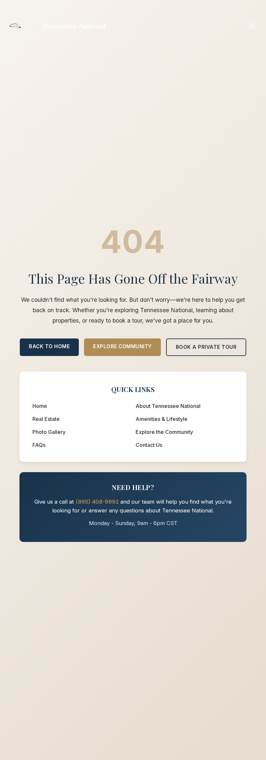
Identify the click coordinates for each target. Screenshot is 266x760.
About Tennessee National (168, 406)
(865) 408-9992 (97, 501)
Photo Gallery (49, 432)
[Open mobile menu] (251, 25)
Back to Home (49, 346)
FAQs (38, 445)
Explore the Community (164, 432)
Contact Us (149, 445)
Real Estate (46, 419)
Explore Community (122, 346)
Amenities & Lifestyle (161, 419)
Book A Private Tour (206, 347)
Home (39, 406)
